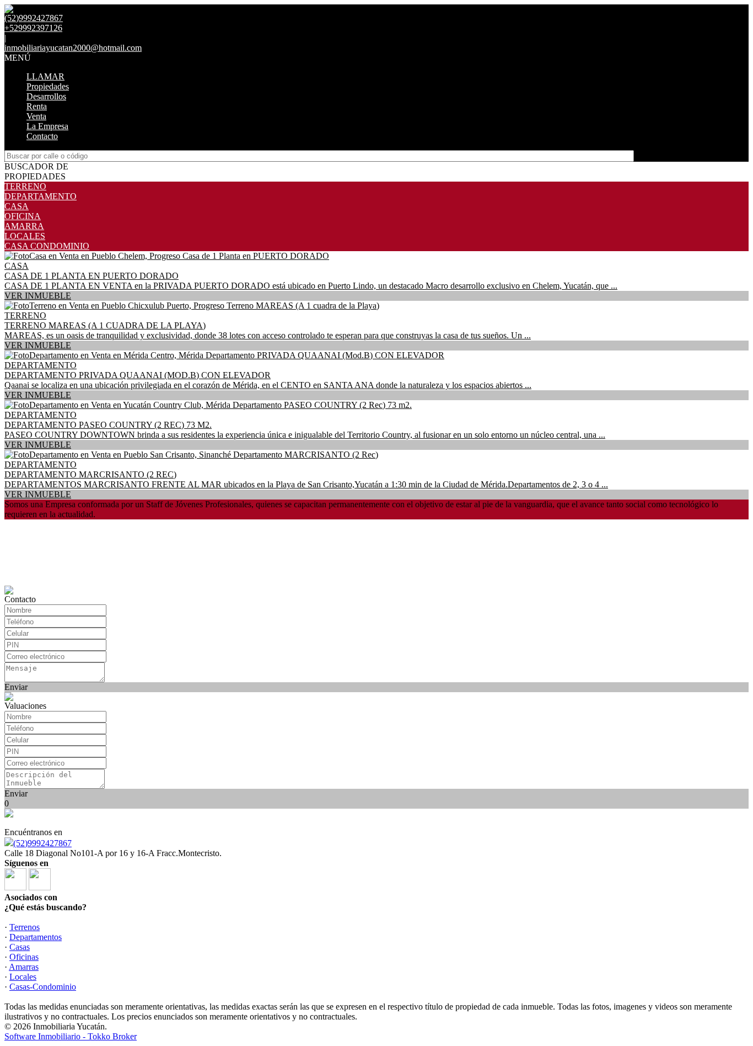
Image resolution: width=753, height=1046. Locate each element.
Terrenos (24, 927)
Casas (19, 947)
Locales (22, 976)
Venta (36, 116)
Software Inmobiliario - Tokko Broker (70, 1036)
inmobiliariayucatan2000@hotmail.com (73, 47)
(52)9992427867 (42, 843)
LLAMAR (45, 76)
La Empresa (47, 126)
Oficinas (24, 957)
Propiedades (47, 86)
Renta (36, 106)
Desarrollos (46, 96)
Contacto (42, 136)
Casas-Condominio (42, 986)
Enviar (16, 687)
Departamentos (35, 937)
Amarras (24, 966)
